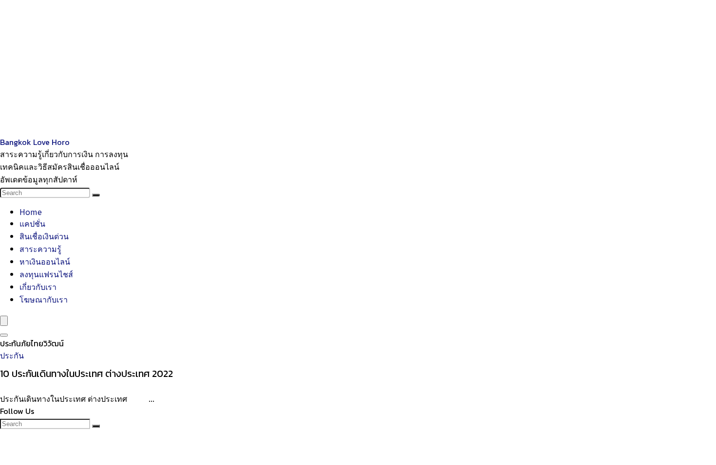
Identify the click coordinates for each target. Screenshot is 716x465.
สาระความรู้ (40, 248)
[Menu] (4, 321)
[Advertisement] (292, 68)
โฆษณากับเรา (43, 299)
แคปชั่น (32, 223)
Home (30, 211)
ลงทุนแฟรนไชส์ (46, 274)
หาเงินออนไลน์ (44, 261)
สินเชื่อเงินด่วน (44, 236)
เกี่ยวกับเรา (38, 286)
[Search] (96, 195)
